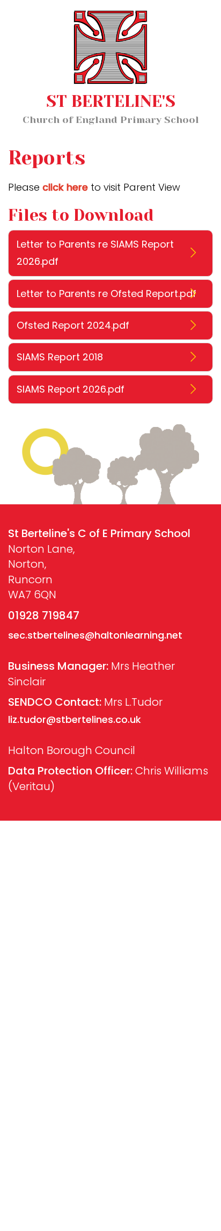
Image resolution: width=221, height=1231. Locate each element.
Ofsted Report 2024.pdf (73, 325)
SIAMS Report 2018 (60, 357)
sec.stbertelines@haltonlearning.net (95, 635)
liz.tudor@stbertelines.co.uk (74, 719)
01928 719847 (43, 615)
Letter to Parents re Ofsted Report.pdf (106, 293)
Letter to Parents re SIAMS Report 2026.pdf (95, 252)
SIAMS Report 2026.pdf (70, 389)
